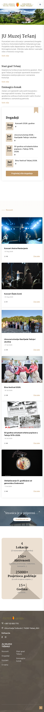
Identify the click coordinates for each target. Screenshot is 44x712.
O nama (5, 665)
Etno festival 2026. (12, 387)
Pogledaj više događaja (22, 173)
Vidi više (5, 56)
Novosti (5, 651)
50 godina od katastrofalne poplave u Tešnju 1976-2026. (26, 149)
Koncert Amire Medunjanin (16, 248)
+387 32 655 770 (11, 623)
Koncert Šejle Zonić (13, 294)
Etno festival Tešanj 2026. (26, 160)
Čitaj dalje (36, 256)
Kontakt (5, 660)
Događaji (6, 656)
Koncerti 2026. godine (24, 123)
